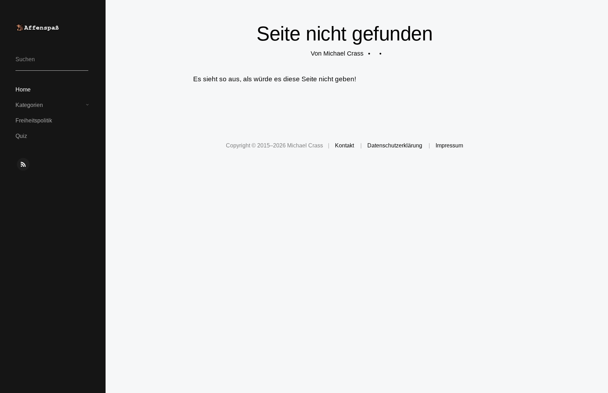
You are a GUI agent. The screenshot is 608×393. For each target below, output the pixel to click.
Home (23, 90)
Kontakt (344, 145)
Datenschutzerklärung (394, 145)
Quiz (21, 136)
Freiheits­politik (33, 120)
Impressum (449, 145)
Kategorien (29, 105)
